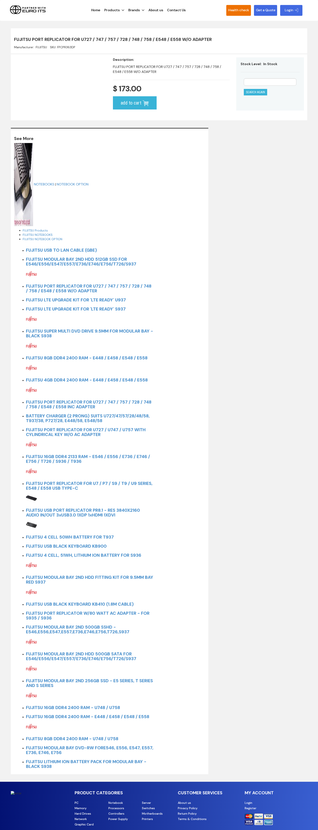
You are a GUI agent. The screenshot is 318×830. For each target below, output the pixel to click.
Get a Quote (265, 10)
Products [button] (112, 10)
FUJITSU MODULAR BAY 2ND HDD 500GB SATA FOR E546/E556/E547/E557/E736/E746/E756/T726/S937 (81, 656)
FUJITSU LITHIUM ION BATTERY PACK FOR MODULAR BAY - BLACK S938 (86, 764)
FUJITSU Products (35, 230)
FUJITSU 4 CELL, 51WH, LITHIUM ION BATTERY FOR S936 (83, 555)
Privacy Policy (188, 808)
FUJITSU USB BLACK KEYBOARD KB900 (66, 546)
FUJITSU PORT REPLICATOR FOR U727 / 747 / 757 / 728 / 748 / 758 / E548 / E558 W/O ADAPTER (88, 288)
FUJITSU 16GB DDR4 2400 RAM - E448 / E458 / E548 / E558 (87, 716)
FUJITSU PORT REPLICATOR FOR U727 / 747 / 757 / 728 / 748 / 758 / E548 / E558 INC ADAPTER (88, 404)
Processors (116, 808)
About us (155, 10)
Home (95, 10)
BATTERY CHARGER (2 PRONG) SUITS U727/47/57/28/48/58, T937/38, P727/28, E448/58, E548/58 (88, 418)
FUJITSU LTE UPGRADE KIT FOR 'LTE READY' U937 (76, 300)
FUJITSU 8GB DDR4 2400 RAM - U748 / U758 (72, 739)
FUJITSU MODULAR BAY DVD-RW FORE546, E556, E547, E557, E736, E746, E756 (89, 750)
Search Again (255, 92)
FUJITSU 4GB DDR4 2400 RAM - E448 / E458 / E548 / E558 (87, 380)
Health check (238, 10)
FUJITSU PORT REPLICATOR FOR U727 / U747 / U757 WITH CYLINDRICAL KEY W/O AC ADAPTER (86, 432)
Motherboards (152, 814)
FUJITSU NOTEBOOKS (38, 235)
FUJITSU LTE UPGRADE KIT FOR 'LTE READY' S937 (76, 309)
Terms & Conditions (192, 819)
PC (77, 803)
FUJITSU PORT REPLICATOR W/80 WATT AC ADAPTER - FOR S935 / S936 (87, 615)
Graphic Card (84, 824)
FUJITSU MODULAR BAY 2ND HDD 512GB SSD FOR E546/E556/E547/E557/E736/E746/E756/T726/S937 (81, 261)
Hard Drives (83, 814)
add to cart (131, 103)
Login (248, 803)
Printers (147, 819)
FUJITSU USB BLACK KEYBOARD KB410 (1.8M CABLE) (80, 604)
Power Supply (118, 819)
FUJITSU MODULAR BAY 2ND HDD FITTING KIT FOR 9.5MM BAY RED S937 (89, 579)
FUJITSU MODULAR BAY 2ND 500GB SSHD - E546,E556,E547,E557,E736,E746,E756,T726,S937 (77, 629)
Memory (81, 808)
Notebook (115, 803)
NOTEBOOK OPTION (72, 184)
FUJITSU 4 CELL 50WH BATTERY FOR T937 (70, 537)
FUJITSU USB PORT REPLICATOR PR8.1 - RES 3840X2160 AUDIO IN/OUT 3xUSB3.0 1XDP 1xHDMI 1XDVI (83, 512)
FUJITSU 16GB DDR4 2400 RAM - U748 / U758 (73, 707)
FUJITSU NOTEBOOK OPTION (42, 239)
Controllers (116, 814)
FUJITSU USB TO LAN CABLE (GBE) (61, 250)
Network (81, 819)
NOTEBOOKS (44, 184)
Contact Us (176, 10)
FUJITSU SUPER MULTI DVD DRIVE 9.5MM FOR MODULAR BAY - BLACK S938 (89, 333)
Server (146, 803)
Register (250, 808)
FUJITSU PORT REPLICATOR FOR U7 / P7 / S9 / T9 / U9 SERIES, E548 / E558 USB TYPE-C (89, 486)
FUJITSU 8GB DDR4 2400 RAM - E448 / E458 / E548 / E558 (87, 358)
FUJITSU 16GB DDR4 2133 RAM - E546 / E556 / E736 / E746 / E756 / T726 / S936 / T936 (88, 459)
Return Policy (187, 814)
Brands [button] (134, 10)
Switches (148, 808)
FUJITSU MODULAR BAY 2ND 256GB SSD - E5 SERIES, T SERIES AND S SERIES (89, 683)
